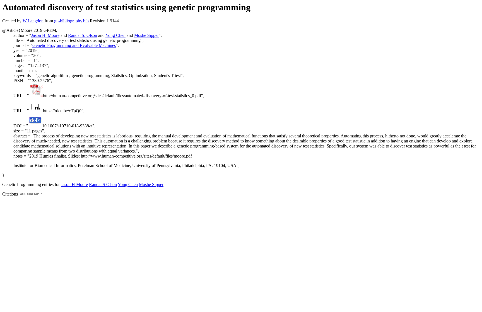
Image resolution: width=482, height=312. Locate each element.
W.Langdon (33, 20)
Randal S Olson (103, 184)
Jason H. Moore (45, 35)
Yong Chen (115, 35)
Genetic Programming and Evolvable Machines (74, 45)
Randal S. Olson (82, 35)
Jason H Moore (74, 184)
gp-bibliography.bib (71, 20)
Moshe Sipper (146, 35)
